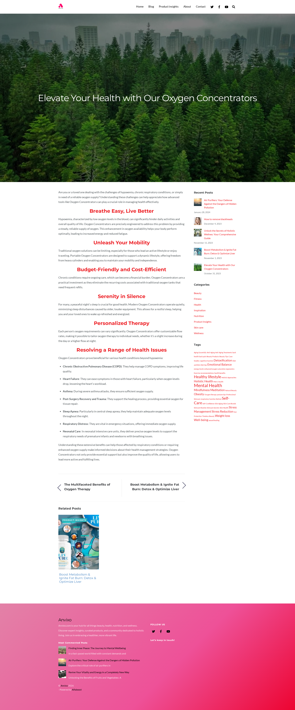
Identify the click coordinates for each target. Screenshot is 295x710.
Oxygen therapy (211, 395)
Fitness (198, 298)
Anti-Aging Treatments (223, 352)
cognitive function (206, 361)
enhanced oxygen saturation (214, 369)
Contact (201, 6)
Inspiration (200, 310)
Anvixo (64, 685)
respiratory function (208, 399)
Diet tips (204, 365)
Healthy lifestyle (207, 376)
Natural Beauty (231, 390)
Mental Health (208, 385)
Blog (151, 6)
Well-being (201, 420)
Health (197, 304)
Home (140, 6)
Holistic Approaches (229, 377)
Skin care (198, 327)
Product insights (169, 6)
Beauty (197, 293)
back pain (202, 357)
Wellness (199, 333)
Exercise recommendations (204, 373)
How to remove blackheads (218, 219)
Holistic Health (203, 381)
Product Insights (74, 520)
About (187, 6)
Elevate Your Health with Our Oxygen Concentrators (147, 97)
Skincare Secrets (213, 408)
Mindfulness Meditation (209, 390)
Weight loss (222, 415)
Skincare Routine (200, 408)
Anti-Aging (211, 352)
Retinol (218, 399)
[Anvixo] (60, 7)
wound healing (214, 420)
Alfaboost (77, 689)
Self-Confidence (208, 404)
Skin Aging (219, 404)
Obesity (199, 394)
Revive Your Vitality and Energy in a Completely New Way (99, 672)
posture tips (221, 395)
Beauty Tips (223, 357)
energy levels (199, 369)
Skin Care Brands (229, 404)
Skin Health (224, 408)
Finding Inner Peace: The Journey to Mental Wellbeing (97, 648)
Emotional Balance (219, 364)
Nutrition (199, 315)
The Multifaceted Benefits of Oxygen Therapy (87, 487)
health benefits (219, 373)
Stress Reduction (222, 411)
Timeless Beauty (208, 416)
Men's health (218, 382)
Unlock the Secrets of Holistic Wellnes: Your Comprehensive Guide (220, 234)
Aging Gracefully (200, 352)
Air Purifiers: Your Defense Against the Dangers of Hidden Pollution (220, 204)
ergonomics (230, 369)
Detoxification (223, 360)
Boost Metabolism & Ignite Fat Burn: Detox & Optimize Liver (154, 487)
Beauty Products (213, 357)
